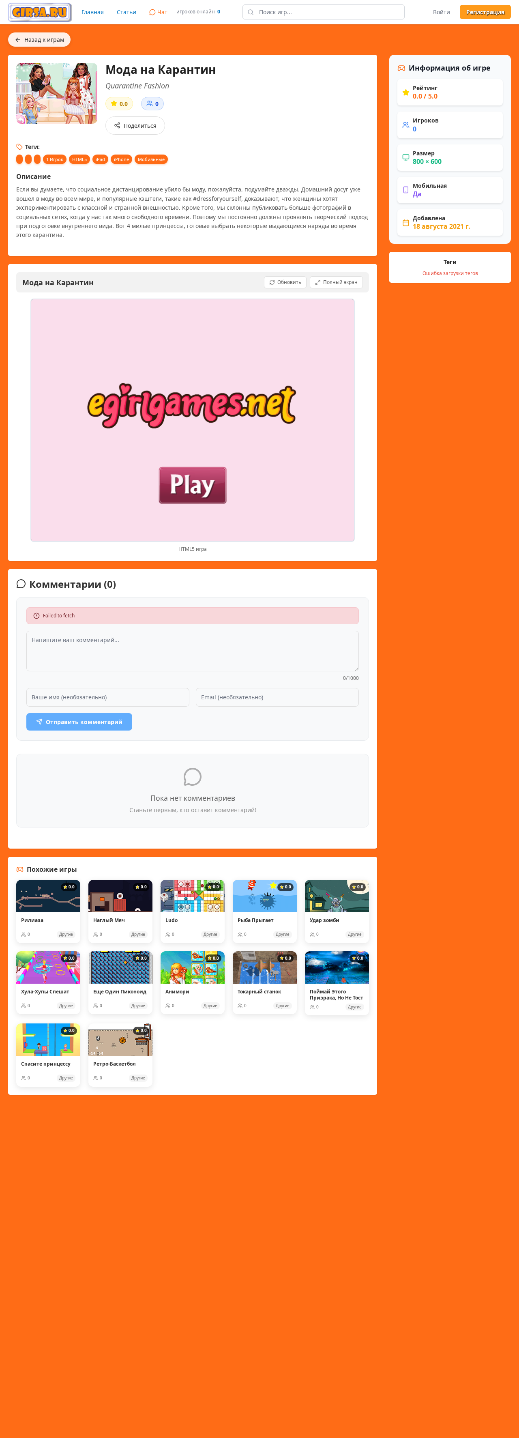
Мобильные (151, 159)
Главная (92, 12)
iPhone (121, 159)
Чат (162, 12)
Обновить (289, 282)
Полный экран (340, 282)
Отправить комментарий (84, 722)
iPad (100, 159)
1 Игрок (54, 159)
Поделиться (140, 125)
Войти (441, 12)
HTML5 (79, 159)
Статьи (126, 12)
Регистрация (485, 12)
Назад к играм (44, 39)
